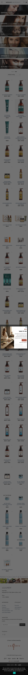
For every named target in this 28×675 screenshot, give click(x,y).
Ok (14, 672)
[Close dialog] (26, 327)
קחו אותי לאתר (24, 340)
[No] (26, 671)
